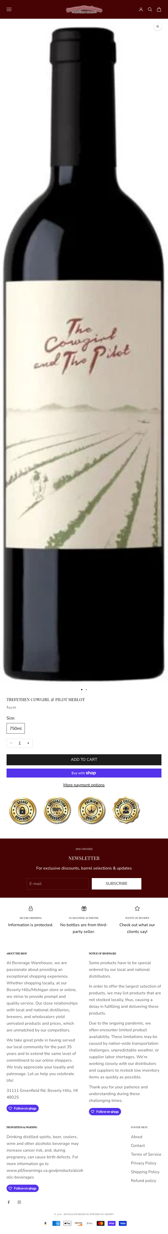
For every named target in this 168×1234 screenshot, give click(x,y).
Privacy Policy (143, 1163)
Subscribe (116, 883)
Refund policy (143, 1180)
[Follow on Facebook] (9, 1202)
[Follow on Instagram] (19, 1202)
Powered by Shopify (102, 1214)
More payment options (84, 785)
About (136, 1137)
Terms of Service (146, 1154)
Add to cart (84, 759)
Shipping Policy (145, 1172)
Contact (138, 1145)
